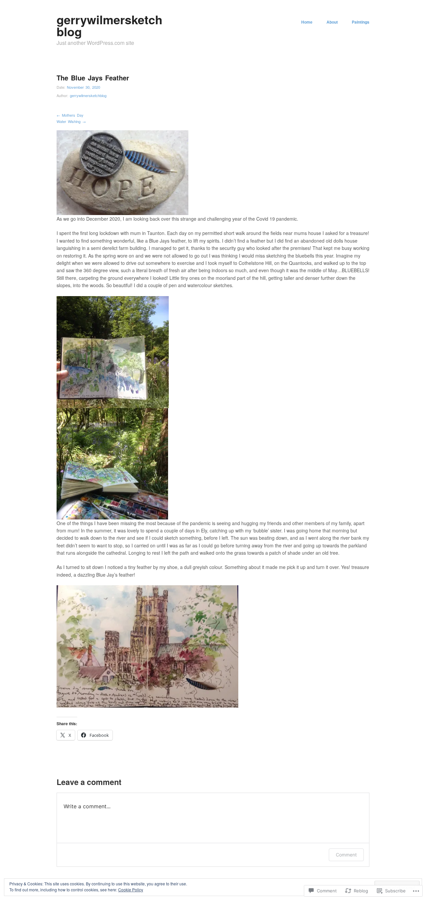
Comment (346, 854)
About (332, 22)
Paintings (360, 22)
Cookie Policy (130, 889)
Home (307, 22)
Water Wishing (71, 121)
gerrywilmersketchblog (109, 25)
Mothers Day (70, 115)
